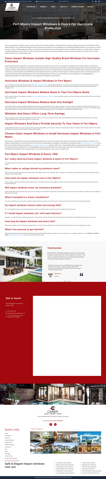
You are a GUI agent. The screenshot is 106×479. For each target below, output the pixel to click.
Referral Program (77, 7)
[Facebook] (96, 1)
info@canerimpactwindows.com (46, 1)
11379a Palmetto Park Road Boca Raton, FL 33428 (19, 1)
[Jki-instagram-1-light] (55, 424)
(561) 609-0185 (65, 1)
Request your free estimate (16, 235)
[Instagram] (92, 1)
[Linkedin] (99, 1)
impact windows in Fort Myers (89, 143)
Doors (53, 7)
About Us (63, 7)
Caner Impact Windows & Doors (40, 145)
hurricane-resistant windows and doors (42, 96)
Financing (90, 7)
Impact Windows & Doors (41, 85)
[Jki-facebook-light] (50, 424)
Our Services (31, 7)
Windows (43, 7)
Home (33, 18)
